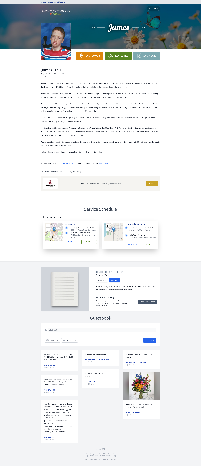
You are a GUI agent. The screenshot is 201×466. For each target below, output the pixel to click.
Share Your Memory (147, 302)
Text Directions (73, 242)
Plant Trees (89, 242)
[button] (54, 229)
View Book (102, 280)
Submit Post (149, 340)
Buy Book (114, 280)
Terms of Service (106, 456)
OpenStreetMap (103, 459)
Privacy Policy (94, 456)
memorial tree (69, 163)
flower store (104, 163)
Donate (152, 183)
